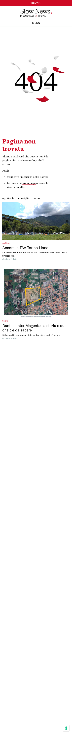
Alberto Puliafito (11, 259)
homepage (29, 183)
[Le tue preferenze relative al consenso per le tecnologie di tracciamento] (66, 728)
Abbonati (36, 2)
